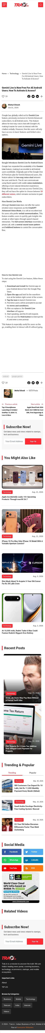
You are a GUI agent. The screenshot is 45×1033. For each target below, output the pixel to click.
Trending (12, 773)
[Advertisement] (22, 33)
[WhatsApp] (11, 860)
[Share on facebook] (29, 96)
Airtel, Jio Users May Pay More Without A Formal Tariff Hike (22, 699)
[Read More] (22, 476)
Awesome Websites (25, 1027)
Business (19, 781)
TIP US (5, 987)
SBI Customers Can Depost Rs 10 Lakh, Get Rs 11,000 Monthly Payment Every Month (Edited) (28, 788)
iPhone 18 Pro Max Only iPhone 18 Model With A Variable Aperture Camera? (22, 542)
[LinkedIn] (33, 860)
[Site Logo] (21, 5)
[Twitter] (33, 852)
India (17, 1005)
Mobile (18, 999)
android (5, 376)
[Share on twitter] (33, 96)
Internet (27, 1005)
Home (4, 74)
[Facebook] (11, 852)
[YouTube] (11, 868)
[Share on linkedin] (37, 96)
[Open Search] (40, 4)
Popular (33, 773)
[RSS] (33, 868)
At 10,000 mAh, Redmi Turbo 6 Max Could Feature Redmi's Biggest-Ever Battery (19, 632)
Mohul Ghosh (14, 105)
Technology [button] (14, 74)
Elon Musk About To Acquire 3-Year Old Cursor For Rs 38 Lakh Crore (21, 582)
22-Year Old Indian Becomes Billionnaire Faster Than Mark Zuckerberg (26, 827)
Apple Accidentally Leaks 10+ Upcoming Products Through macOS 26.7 (19, 498)
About (4, 983)
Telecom (7, 1005)
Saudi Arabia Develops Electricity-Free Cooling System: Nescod (28, 807)
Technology (20, 802)
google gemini (17, 376)
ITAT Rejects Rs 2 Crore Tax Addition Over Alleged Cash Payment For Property (21, 748)
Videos (6, 1011)
